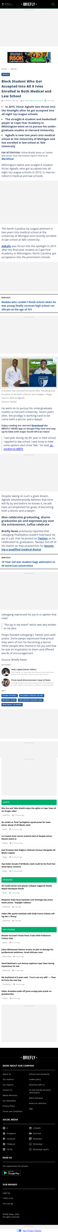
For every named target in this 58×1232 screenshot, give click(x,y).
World (13, 68)
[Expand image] (55, 359)
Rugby (5, 829)
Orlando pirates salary (31, 696)
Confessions (7, 984)
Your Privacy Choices (32, 1230)
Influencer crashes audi (30, 700)
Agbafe (6, 246)
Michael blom (9, 700)
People (5, 843)
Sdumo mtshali (10, 696)
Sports (5, 942)
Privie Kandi (38, 101)
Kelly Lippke (29, 101)
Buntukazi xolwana (12, 705)
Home (4, 68)
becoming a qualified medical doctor (27, 547)
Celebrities (6, 815)
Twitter (43, 538)
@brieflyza (7, 158)
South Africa (7, 956)
